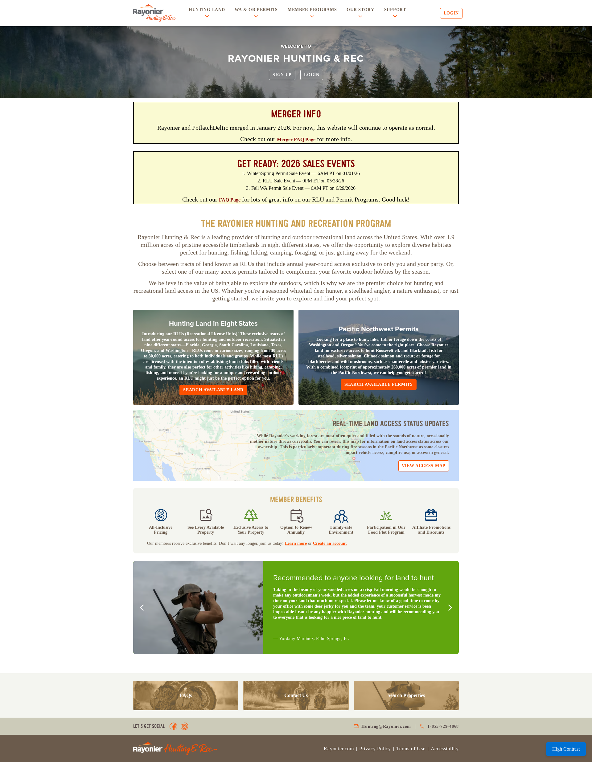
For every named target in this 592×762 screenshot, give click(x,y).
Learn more (296, 543)
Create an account (330, 543)
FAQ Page (229, 199)
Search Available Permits (378, 384)
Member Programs (312, 10)
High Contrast (566, 749)
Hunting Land (207, 10)
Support (395, 10)
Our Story (360, 10)
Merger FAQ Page (296, 139)
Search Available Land (213, 390)
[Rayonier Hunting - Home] (154, 13)
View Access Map (424, 465)
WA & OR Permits (256, 10)
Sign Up (282, 74)
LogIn (311, 74)
